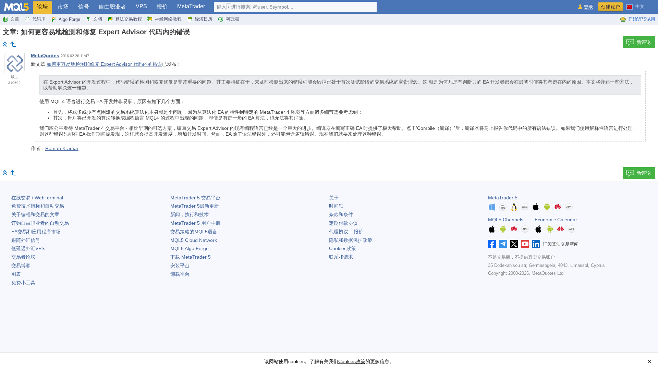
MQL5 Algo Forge (189, 248)
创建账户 (610, 7)
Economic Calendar (556, 219)
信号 (83, 7)
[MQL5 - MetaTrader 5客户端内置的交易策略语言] (16, 7)
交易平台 (195, 197)
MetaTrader (191, 6)
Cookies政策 (342, 248)
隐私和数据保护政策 (350, 240)
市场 (63, 7)
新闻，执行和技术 (189, 214)
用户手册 (195, 223)
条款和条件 (341, 214)
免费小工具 (23, 282)
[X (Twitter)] (514, 244)
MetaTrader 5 (502, 197)
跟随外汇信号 (25, 240)
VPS (141, 6)
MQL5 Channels (505, 219)
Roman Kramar (61, 148)
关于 (334, 197)
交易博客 (21, 265)
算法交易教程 (128, 19)
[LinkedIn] (536, 244)
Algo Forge (69, 19)
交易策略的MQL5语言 (193, 231)
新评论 (643, 42)
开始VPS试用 (641, 19)
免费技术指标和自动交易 (37, 206)
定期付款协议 (343, 223)
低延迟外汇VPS (28, 248)
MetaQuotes (45, 55)
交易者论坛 (23, 257)
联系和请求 (341, 257)
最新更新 (194, 206)
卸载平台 (180, 274)
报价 (162, 7)
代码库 (39, 19)
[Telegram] (503, 244)
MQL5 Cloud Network (193, 240)
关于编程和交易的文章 (35, 214)
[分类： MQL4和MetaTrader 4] (13, 44)
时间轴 (336, 206)
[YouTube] (525, 244)
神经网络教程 (168, 19)
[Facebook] (492, 244)
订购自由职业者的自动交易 (40, 223)
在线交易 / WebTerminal (37, 197)
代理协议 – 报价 (346, 231)
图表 (16, 274)
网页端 (232, 19)
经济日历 (203, 19)
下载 (190, 257)
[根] (5, 44)
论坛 (42, 7)
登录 (588, 7)
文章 (14, 19)
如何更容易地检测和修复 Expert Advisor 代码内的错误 (104, 64)
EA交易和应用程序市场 (36, 231)
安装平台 (180, 265)
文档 (97, 19)
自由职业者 (112, 7)
